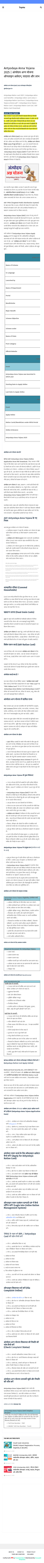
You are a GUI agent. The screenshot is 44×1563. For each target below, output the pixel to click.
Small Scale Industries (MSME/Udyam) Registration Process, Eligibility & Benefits (26, 1445)
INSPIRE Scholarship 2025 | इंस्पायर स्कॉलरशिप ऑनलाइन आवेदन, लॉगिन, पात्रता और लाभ (26, 1457)
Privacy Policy (31, 1552)
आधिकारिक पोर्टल (11, 1217)
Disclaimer (30, 1554)
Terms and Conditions (18, 1554)
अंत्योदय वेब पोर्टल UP (18, 1298)
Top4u (22, 7)
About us (11, 1552)
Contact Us (20, 1552)
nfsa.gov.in (13, 1124)
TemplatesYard (19, 1558)
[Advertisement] (22, 36)
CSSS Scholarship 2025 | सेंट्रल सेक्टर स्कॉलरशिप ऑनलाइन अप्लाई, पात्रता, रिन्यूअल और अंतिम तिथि (26, 1469)
